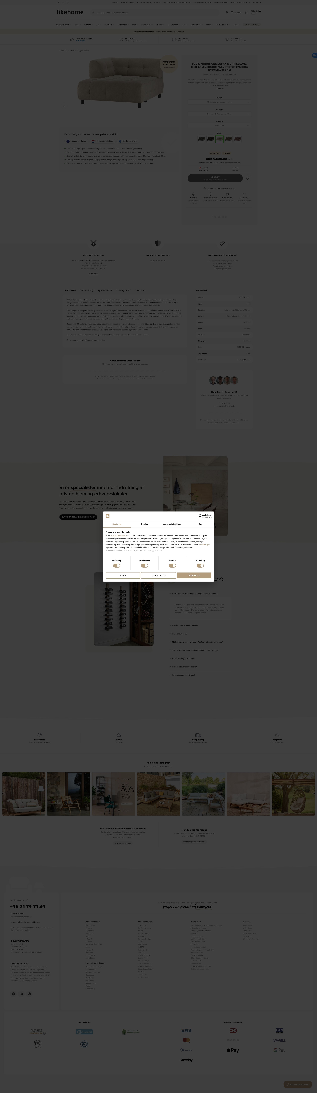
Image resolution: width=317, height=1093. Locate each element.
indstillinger (204, 545)
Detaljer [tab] (144, 524)
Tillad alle (194, 575)
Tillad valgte (158, 575)
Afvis (123, 575)
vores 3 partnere (118, 536)
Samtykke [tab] (116, 524)
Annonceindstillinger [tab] (172, 524)
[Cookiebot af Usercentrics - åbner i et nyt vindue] (200, 516)
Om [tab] (200, 524)
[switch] (144, 566)
